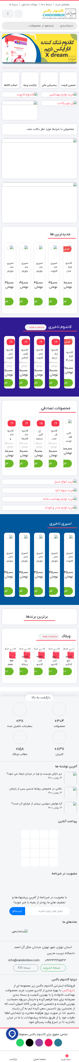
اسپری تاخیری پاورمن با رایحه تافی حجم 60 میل (9, 555)
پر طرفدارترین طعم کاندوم (10, 658)
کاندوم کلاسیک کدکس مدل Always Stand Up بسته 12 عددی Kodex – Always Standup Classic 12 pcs (24, 352)
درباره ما (13, 4)
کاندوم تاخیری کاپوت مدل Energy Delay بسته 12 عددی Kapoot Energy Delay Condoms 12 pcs (9, 352)
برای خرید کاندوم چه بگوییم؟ (54, 658)
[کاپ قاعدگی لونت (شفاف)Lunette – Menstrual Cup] (68, 422)
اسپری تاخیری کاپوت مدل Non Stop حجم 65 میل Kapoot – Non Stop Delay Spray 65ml (54, 265)
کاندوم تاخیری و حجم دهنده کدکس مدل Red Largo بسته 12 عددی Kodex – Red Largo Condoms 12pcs (10, 433)
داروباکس (68, 990)
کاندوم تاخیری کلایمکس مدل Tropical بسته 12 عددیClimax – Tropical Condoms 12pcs (25, 433)
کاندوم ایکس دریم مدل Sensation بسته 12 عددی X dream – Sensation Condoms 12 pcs (54, 352)
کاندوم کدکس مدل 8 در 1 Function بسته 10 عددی (68, 265)
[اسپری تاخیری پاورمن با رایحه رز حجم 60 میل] (10, 248)
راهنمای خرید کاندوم (39, 658)
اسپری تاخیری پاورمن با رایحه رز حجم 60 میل (10, 265)
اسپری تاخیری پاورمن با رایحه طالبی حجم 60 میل (25, 265)
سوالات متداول (29, 4)
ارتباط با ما (46, 4)
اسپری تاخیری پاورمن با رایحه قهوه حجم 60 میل (39, 265)
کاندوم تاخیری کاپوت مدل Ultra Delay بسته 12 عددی (39, 352)
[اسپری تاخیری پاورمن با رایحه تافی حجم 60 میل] (9, 538)
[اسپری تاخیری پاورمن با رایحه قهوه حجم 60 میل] (39, 248)
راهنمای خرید (62, 4)
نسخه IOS (24, 968)
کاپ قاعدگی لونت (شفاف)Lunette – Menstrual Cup (68, 435)
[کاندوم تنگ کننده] (39, 49)
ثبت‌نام (17, 911)
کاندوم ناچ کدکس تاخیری (68, 658)
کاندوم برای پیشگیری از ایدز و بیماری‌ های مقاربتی (25, 658)
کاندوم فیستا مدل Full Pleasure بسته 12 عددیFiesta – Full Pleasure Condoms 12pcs (54, 433)
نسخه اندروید (52, 968)
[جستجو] (5, 26)
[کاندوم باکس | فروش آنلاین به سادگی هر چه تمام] (59, 13)
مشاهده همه (36, 327)
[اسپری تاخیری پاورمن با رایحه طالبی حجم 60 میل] (25, 248)
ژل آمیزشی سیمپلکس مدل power (39, 433)
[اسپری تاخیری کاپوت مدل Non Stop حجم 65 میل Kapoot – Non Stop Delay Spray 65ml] (54, 248)
